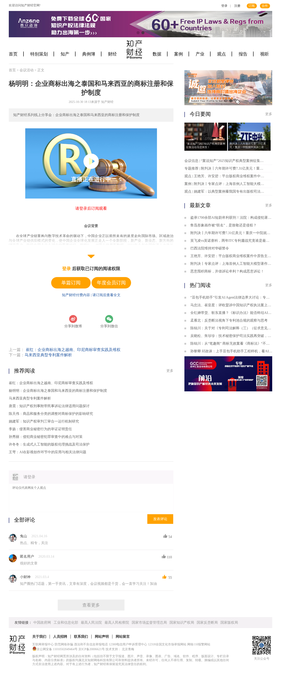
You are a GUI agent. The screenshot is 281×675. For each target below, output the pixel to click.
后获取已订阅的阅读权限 (91, 268)
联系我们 (81, 636)
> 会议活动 (25, 70)
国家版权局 (229, 622)
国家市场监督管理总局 (149, 622)
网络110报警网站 (198, 644)
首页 (13, 54)
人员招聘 (60, 636)
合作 (265, 5)
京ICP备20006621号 (91, 649)
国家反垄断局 (207, 622)
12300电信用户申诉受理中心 (128, 644)
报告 (243, 54)
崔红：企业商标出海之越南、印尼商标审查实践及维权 (73, 349)
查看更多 (91, 605)
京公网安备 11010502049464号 (57, 649)
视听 (264, 54)
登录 (224, 5)
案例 (178, 54)
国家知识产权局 (181, 622)
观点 (221, 54)
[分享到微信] (109, 319)
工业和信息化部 (66, 622)
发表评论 (160, 519)
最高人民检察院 (116, 622)
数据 (157, 54)
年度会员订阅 (111, 282)
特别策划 (39, 54)
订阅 (252, 5)
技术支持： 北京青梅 (120, 649)
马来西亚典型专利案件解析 (48, 355)
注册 (237, 5)
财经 (112, 54)
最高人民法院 (91, 622)
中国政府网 (42, 622)
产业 (200, 54)
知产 (65, 54)
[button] (138, 32)
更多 (169, 370)
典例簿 (88, 54)
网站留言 (123, 636)
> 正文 (39, 70)
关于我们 (39, 636)
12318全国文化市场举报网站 (167, 644)
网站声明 (102, 636)
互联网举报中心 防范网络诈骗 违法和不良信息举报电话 (70, 644)
